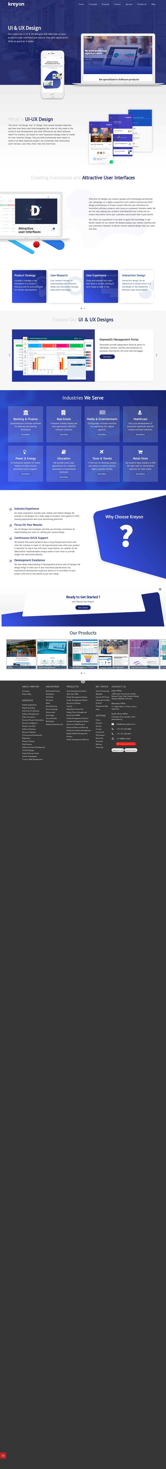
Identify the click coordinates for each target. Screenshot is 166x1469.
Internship (99, 747)
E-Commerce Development (32, 735)
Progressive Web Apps (102, 707)
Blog (153, 4)
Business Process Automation (33, 720)
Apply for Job (118, 750)
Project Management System (77, 697)
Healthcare (50, 694)
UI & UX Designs (28, 750)
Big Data (99, 694)
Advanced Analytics (103, 700)
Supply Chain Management (77, 712)
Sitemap (99, 744)
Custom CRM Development (32, 759)
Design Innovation (29, 726)
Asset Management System (77, 691)
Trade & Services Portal (30, 753)
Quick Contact (130, 750)
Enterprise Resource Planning (77, 727)
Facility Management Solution (77, 718)
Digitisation (26, 738)
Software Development (30, 714)
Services (129, 4)
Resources (99, 738)
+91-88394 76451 (123, 739)
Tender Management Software (78, 739)
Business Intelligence (29, 723)
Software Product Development (33, 747)
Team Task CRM (72, 694)
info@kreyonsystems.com (125, 724)
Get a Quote (83, 607)
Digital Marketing (28, 708)
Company (93, 4)
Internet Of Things (102, 697)
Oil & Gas (49, 697)
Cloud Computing (102, 691)
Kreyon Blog (26, 694)
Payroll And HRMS (73, 715)
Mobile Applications (29, 705)
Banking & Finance (53, 691)
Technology (50, 715)
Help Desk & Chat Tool (75, 709)
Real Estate (50, 721)
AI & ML (99, 703)
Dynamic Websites (29, 732)
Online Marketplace (29, 756)
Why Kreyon (100, 735)
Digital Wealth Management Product (77, 734)
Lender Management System (77, 700)
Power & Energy (51, 709)
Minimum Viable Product (76, 724)
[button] (9, 355)
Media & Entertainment (54, 724)
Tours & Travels (51, 718)
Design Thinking (28, 741)
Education (49, 700)
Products (105, 4)
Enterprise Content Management (79, 730)
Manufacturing (51, 706)
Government (50, 712)
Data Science (27, 744)
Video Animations (28, 717)
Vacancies (99, 741)
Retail (48, 703)
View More (107, 356)
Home (81, 4)
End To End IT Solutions (30, 711)
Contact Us (142, 4)
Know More (25, 434)
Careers (117, 4)
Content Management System (78, 721)
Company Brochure (127, 744)
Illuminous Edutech (74, 703)
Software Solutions (29, 729)
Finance (69, 706)
